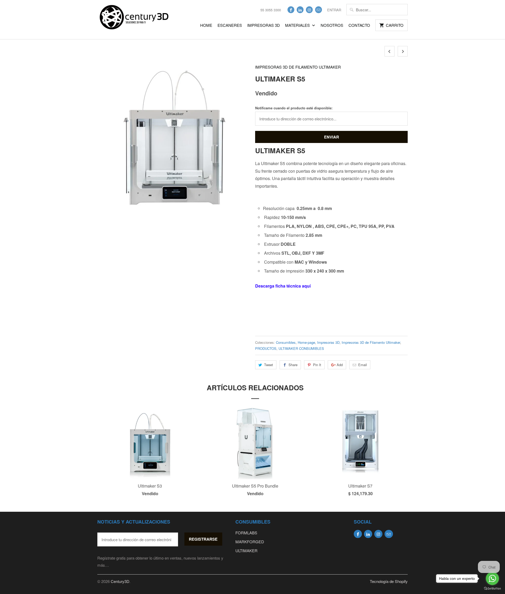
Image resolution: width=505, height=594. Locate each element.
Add (340, 364)
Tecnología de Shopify (389, 581)
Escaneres (230, 25)
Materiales (298, 25)
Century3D (120, 581)
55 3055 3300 (270, 9)
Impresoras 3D (263, 25)
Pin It (317, 364)
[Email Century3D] (318, 9)
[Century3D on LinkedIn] (300, 9)
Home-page (306, 342)
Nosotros (332, 25)
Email (362, 364)
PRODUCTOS (265, 348)
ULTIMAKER (246, 550)
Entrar (334, 9)
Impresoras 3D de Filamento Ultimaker (298, 67)
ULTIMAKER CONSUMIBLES (301, 348)
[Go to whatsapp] (492, 578)
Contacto (359, 25)
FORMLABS (246, 532)
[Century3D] (134, 19)
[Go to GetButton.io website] (492, 588)
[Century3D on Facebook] (290, 9)
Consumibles (286, 342)
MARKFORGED (249, 541)
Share (293, 364)
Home (206, 25)
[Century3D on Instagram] (309, 9)
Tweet (268, 364)
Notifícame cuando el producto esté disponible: (293, 107)
